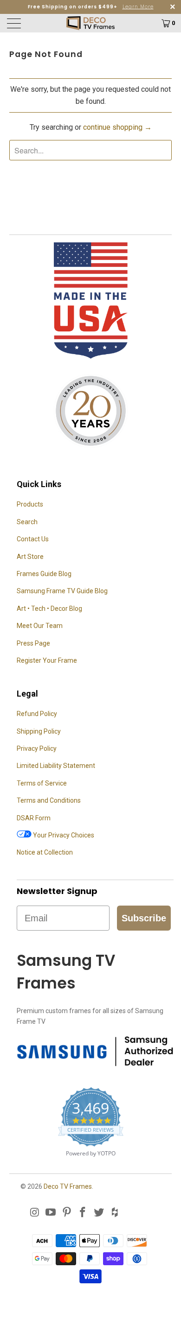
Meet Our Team (40, 625)
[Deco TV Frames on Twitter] (99, 1213)
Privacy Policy (37, 748)
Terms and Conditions (49, 800)
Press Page (33, 643)
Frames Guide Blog (44, 573)
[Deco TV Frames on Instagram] (35, 1213)
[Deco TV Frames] (90, 23)
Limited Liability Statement (56, 765)
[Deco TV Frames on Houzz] (115, 1213)
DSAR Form (34, 818)
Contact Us (33, 539)
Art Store (30, 556)
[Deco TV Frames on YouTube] (51, 1213)
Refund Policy (37, 713)
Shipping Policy (39, 731)
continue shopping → (117, 127)
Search (27, 522)
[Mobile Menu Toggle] (27, 23)
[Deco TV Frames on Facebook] (83, 1213)
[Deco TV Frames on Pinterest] (67, 1213)
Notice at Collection (45, 852)
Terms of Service (42, 783)
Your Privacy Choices (63, 835)
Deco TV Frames (68, 1186)
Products (30, 504)
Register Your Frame (47, 660)
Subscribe (144, 918)
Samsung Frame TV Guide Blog (62, 591)
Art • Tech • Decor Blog (49, 608)
